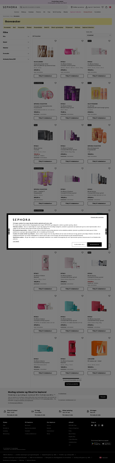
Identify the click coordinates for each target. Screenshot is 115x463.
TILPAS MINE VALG (79, 244)
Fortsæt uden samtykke (97, 217)
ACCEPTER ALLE (94, 244)
